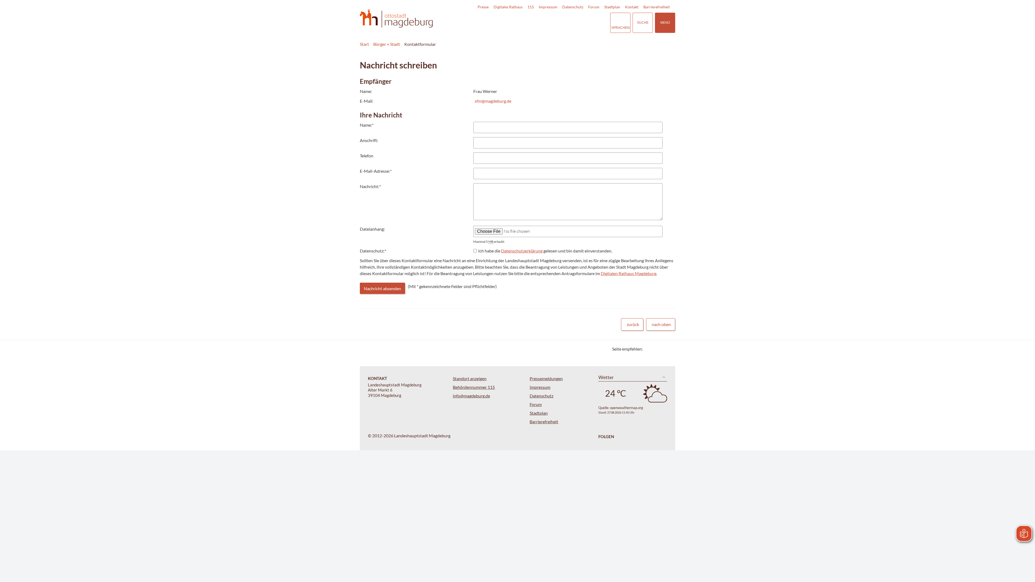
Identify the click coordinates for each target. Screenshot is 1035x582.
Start (364, 44)
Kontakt (632, 7)
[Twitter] (649, 348)
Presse (483, 7)
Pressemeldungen (546, 378)
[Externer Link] (568, 22)
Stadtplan (612, 7)
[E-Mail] (662, 348)
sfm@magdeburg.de (493, 100)
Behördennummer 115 (474, 387)
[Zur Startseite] (396, 18)
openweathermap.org (626, 408)
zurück (633, 324)
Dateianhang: (372, 228)
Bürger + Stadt (386, 44)
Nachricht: (370, 186)
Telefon (366, 155)
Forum (593, 7)
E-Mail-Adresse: (376, 171)
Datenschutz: (373, 250)
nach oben (661, 324)
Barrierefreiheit (656, 7)
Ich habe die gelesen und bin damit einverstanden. (545, 250)
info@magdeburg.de (471, 395)
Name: (367, 124)
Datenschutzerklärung (522, 250)
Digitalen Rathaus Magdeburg (628, 273)
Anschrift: (369, 140)
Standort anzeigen (470, 378)
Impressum (548, 7)
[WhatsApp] (669, 348)
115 (530, 7)
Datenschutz (572, 7)
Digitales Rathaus (508, 7)
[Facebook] (655, 348)
